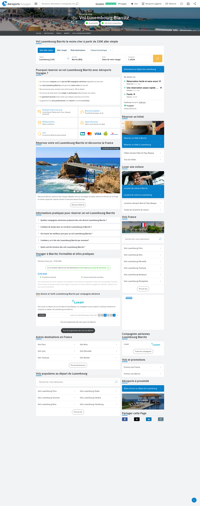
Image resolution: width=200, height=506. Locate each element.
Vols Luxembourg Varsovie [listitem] (49, 398)
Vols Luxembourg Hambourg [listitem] (92, 404)
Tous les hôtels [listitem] (130, 160)
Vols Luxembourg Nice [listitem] (47, 404)
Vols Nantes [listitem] (85, 358)
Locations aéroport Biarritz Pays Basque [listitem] (140, 203)
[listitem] (143, 344)
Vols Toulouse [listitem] (43, 358)
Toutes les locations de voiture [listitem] (136, 210)
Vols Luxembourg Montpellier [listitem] (136, 281)
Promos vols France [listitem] (132, 367)
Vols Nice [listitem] (84, 344)
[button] (91, 23)
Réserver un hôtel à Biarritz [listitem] (135, 138)
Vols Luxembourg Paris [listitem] (47, 391)
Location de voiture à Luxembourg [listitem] (138, 195)
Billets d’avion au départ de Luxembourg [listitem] (140, 388)
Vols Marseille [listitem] (85, 351)
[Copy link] (161, 419)
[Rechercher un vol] (157, 58)
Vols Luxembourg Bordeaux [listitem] (135, 275)
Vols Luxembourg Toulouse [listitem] (135, 268)
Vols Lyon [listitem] (41, 351)
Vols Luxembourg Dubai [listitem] (90, 391)
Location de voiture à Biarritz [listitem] (136, 188)
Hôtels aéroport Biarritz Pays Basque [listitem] (139, 153)
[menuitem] (16, 3)
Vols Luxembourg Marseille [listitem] (135, 261)
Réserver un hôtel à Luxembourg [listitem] (137, 145)
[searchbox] (60, 3)
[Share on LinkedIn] (149, 419)
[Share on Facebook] (125, 419)
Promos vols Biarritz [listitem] (132, 374)
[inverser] (68, 58)
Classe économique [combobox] (99, 50)
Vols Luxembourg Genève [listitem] (90, 398)
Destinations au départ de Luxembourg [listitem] (140, 69)
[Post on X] (137, 419)
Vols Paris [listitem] (42, 344)
